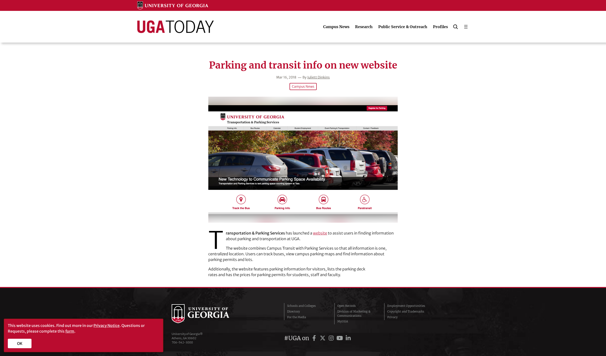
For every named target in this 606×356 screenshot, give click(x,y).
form (69, 331)
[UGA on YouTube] (340, 338)
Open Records (346, 306)
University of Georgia (207, 313)
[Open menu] (466, 27)
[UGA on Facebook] (315, 338)
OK (19, 343)
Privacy (392, 317)
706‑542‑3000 (182, 342)
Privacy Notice (107, 325)
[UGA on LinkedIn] (348, 338)
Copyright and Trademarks (405, 311)
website (320, 233)
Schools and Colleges (301, 306)
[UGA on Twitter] (323, 338)
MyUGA (342, 321)
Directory (293, 311)
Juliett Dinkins (318, 77)
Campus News (303, 86)
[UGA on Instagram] (332, 338)
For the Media (296, 317)
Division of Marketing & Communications (353, 313)
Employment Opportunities (406, 306)
